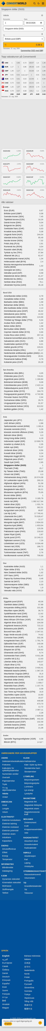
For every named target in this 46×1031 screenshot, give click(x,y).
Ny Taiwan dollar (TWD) (14, 471)
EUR (6, 67)
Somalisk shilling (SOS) (14, 701)
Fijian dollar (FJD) (12, 569)
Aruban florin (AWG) (13, 323)
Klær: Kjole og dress (33, 765)
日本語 (27, 963)
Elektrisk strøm (8, 834)
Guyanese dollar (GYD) (14, 391)
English (8, 1024)
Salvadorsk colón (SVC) (14, 341)
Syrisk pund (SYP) (12, 537)
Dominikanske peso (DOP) (16, 311)
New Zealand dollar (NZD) (15, 572)
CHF (6, 87)
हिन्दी (4, 1001)
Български (7, 963)
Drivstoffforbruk (9, 849)
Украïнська (29, 998)
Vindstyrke (29, 866)
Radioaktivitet (30, 848)
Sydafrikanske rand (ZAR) (15, 613)
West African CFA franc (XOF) (17, 619)
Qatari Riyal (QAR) (12, 534)
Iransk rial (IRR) (11, 501)
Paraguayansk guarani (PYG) (17, 394)
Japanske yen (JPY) (13, 420)
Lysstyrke (28, 793)
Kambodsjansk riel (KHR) (15, 498)
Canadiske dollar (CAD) (14, 299)
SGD (6, 91)
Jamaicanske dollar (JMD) (15, 317)
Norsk (27, 974)
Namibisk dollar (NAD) (14, 680)
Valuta (5, 793)
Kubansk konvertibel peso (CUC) (18, 338)
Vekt (26, 833)
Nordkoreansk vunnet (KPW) (17, 555)
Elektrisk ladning (9, 824)
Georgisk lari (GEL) (12, 270)
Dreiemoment (30, 822)
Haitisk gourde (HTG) (13, 347)
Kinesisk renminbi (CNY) (15, 429)
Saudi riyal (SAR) (11, 462)
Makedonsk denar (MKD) (15, 276)
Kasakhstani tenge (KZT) (15, 507)
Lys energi (28, 790)
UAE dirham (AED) (12, 423)
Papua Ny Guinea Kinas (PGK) (18, 578)
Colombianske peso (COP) (16, 385)
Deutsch (6, 977)
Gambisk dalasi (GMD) (14, 604)
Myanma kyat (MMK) (13, 525)
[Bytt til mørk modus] (39, 3)
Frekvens (6, 765)
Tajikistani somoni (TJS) (14, 540)
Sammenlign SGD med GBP (32, 51)
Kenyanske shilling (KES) (15, 607)
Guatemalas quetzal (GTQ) (16, 344)
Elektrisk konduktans (11, 820)
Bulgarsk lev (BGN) (12, 225)
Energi (5, 856)
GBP (6, 71)
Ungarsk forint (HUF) (13, 234)
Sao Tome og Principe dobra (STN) (19, 692)
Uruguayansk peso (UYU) (15, 403)
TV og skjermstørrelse (9, 789)
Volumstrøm (29, 878)
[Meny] (43, 3)
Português (28, 981)
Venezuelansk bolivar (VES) (16, 406)
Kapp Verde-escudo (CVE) (16, 634)
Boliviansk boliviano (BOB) (16, 382)
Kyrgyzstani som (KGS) (14, 510)
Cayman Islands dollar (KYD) (17, 332)
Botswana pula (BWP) (14, 628)
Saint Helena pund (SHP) (15, 689)
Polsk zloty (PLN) (11, 243)
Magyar (5, 1008)
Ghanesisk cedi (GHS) (14, 653)
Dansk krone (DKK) (12, 222)
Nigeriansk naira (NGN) (14, 683)
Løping (27, 863)
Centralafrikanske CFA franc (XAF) (19, 719)
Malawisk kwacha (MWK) (15, 671)
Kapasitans (7, 841)
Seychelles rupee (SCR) (15, 695)
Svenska (28, 991)
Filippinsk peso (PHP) (13, 459)
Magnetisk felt (30, 802)
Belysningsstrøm (31, 780)
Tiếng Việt (28, 1001)
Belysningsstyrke (31, 783)
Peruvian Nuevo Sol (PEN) (16, 397)
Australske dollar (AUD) (14, 566)
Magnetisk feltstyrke (33, 805)
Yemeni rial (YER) (12, 546)
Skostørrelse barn (32, 768)
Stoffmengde (8, 889)
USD (6, 63)
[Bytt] (42, 34)
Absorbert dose (31, 841)
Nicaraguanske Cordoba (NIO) (17, 356)
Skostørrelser (30, 772)
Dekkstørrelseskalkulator (13, 761)
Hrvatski (5, 1004)
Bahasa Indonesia (32, 956)
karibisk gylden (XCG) (14, 409)
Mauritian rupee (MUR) (14, 610)
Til (4, 35)
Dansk (5, 973)
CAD (6, 83)
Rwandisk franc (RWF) (14, 686)
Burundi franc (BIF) (12, 631)
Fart (26, 859)
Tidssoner (28, 893)
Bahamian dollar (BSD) (14, 305)
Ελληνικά (6, 980)
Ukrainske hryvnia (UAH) (15, 285)
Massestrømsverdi (32, 874)
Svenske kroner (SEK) (14, 216)
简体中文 (28, 1005)
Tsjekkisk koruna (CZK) (14, 219)
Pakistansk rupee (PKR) (14, 531)
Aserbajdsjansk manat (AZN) (17, 258)
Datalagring (7, 871)
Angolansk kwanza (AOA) (15, 625)
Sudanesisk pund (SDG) (15, 704)
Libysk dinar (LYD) (12, 665)
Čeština (5, 970)
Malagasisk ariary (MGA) (15, 668)
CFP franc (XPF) (11, 575)
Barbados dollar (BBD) (14, 302)
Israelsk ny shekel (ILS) (14, 444)
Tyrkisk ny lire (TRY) (13, 252)
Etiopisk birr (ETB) (12, 650)
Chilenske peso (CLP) (14, 376)
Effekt (4, 852)
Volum (5, 812)
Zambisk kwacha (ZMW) (15, 725)
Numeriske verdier (10, 774)
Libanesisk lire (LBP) (13, 516)
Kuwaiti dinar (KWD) (13, 453)
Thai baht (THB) (11, 468)
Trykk (4, 784)
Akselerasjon (30, 856)
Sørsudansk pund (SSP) (15, 722)
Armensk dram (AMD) (13, 486)
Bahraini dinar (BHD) (13, 435)
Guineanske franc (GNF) (15, 656)
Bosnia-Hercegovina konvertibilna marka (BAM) (19, 265)
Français (6, 994)
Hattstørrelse (30, 761)
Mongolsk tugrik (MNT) (14, 522)
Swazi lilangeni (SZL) (13, 707)
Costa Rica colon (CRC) (14, 335)
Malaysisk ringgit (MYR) (14, 456)
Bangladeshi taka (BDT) (14, 489)
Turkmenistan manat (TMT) (16, 552)
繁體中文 (28, 1009)
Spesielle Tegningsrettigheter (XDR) (20, 739)
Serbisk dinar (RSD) (13, 282)
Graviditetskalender (33, 886)
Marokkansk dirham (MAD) (16, 616)
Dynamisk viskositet (11, 879)
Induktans (6, 837)
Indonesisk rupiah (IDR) (14, 441)
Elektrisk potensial (10, 830)
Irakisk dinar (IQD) (12, 504)
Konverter (6, 19)
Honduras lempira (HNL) (15, 350)
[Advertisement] (23, 124)
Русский (28, 984)
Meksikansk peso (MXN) (15, 314)
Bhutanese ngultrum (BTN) (16, 492)
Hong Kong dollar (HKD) (15, 438)
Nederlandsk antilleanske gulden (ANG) (21, 353)
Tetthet (5, 893)
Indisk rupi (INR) (11, 447)
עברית (5, 997)
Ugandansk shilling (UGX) (15, 716)
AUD (6, 79)
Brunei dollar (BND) (12, 495)
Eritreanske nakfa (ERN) (15, 647)
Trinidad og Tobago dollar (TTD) (18, 320)
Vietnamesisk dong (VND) (15, 477)
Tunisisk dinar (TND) (13, 713)
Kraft (26, 826)
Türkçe (27, 994)
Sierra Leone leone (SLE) (15, 698)
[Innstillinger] (42, 15)
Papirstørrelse (8, 781)
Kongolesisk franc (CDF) (15, 641)
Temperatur (7, 859)
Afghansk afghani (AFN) (14, 483)
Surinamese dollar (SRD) (15, 400)
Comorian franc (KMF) (14, 637)
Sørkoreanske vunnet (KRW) (17, 426)
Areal (4, 805)
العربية (5, 959)
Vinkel (5, 797)
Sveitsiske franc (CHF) (14, 228)
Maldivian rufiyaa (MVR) (14, 519)
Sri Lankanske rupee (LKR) (16, 480)
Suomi (5, 990)
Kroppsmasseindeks (33, 829)
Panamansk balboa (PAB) (15, 359)
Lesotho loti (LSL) (12, 659)
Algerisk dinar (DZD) (13, 622)
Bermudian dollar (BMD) (15, 329)
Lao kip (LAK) (10, 513)
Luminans (28, 787)
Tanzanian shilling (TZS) (15, 710)
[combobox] (22, 28)
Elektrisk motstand (10, 827)
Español (5, 983)
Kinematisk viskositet (11, 882)
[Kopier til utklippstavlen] (6, 45)
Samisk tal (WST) (12, 581)
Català (5, 966)
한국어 (27, 967)
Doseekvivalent (31, 844)
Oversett (6, 777)
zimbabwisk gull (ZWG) (14, 728)
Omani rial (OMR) (12, 474)
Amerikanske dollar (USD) (15, 296)
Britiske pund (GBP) (13, 213)
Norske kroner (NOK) (13, 240)
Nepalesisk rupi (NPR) (14, 528)
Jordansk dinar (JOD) (13, 450)
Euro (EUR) (9, 210)
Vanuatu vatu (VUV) (13, 590)
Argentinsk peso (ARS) (14, 379)
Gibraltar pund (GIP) (13, 273)
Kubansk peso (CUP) (13, 362)
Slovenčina (29, 987)
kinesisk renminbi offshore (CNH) (18, 432)
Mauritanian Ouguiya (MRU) (16, 674)
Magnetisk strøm (31, 808)
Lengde (5, 808)
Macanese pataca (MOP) (15, 549)
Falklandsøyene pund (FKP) (16, 388)
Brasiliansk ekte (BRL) (14, 373)
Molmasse (6, 886)
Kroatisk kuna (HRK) (13, 231)
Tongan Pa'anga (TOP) (14, 587)
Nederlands (29, 970)
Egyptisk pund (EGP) (13, 601)
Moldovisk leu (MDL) (13, 279)
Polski (27, 977)
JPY (6, 75)
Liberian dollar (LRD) (13, 662)
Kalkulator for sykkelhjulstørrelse (10, 769)
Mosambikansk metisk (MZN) (17, 677)
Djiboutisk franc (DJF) (13, 644)
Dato (25, 19)
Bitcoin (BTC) (10, 742)
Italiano (27, 959)
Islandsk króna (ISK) (13, 237)
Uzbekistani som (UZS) (14, 543)
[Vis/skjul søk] (35, 3)
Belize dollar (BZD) (12, 326)
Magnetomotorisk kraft (32, 813)
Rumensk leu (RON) (13, 246)
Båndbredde (7, 867)
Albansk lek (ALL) (12, 255)
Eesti (4, 987)
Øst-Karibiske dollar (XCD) (16, 308)
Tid (25, 889)
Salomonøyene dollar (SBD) (16, 584)
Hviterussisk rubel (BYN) (15, 261)
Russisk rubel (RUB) (13, 249)
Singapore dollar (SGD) (15, 465)
